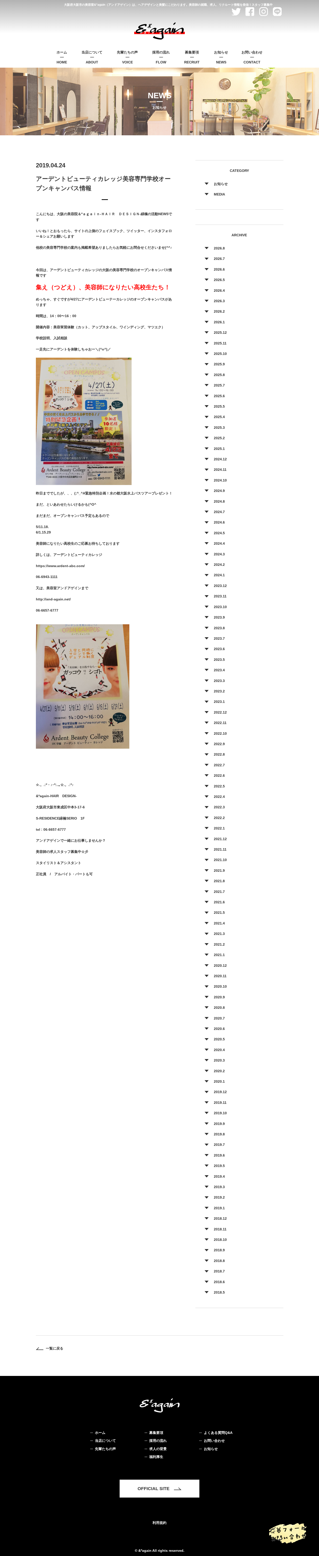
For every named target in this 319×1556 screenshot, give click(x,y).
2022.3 (219, 807)
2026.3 (219, 301)
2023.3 (219, 681)
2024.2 (219, 565)
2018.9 (219, 1250)
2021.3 (219, 934)
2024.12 (220, 459)
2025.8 (219, 375)
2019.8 (219, 1134)
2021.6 (219, 902)
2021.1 (219, 955)
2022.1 (219, 828)
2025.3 (219, 428)
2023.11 (220, 596)
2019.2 (219, 1197)
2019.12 (220, 1092)
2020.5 (219, 1039)
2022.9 (219, 744)
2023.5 (219, 660)
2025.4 (219, 417)
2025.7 (219, 385)
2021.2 (219, 944)
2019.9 (219, 1124)
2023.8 (219, 628)
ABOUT (91, 57)
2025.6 (219, 396)
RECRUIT (192, 57)
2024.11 (220, 470)
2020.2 (219, 1071)
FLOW (161, 57)
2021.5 (219, 913)
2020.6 (219, 1029)
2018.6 (219, 1282)
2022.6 (219, 776)
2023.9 (219, 617)
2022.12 (220, 712)
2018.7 (219, 1271)
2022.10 (220, 733)
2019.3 (219, 1187)
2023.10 (220, 607)
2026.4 (219, 290)
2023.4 (219, 670)
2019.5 (219, 1166)
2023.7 (219, 638)
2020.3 (219, 1060)
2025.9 (219, 364)
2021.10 (220, 860)
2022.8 (219, 754)
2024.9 (219, 491)
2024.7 (219, 512)
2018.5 (219, 1292)
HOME (62, 57)
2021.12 (220, 839)
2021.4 (219, 923)
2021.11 (220, 849)
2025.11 (220, 343)
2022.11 (220, 723)
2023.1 (219, 702)
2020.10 (220, 986)
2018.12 (220, 1218)
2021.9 (219, 871)
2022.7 (219, 765)
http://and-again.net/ (53, 599)
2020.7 (219, 1018)
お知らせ (221, 184)
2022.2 (219, 818)
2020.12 (220, 966)
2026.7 (219, 259)
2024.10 (220, 480)
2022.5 (219, 786)
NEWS (221, 57)
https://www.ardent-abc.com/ (60, 566)
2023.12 (220, 586)
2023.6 (219, 649)
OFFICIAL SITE (153, 1488)
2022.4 (219, 797)
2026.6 (219, 269)
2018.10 (220, 1240)
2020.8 (219, 1008)
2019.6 (219, 1155)
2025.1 (219, 449)
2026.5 (219, 280)
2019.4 (219, 1176)
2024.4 (219, 543)
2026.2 (219, 311)
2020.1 (219, 1081)
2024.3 (219, 554)
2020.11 (220, 976)
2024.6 (219, 522)
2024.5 (219, 533)
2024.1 (219, 575)
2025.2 (219, 438)
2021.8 (219, 881)
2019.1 (219, 1208)
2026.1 (219, 322)
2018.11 (220, 1229)
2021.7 (219, 892)
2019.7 (219, 1145)
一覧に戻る (54, 1348)
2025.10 (220, 354)
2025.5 (219, 406)
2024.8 (219, 501)
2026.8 (219, 248)
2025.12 (220, 333)
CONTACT (251, 57)
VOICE (127, 57)
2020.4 (219, 1050)
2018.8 (219, 1261)
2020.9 (219, 997)
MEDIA (219, 194)
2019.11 (220, 1103)
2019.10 (220, 1113)
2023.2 (219, 691)
